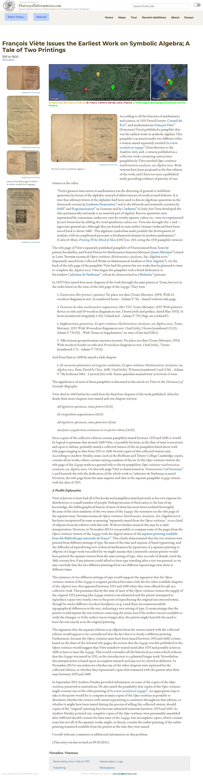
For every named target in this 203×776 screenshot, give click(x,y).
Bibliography (107, 767)
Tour (134, 17)
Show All (41, 17)
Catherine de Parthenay (84, 274)
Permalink (8, 59)
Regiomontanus (83, 208)
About (175, 17)
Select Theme (15, 17)
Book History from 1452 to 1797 (71, 761)
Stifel (60, 208)
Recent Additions (154, 17)
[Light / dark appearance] (197, 5)
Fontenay (175, 469)
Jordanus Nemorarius (100, 204)
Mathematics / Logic (111, 761)
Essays (189, 17)
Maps (122, 17)
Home (109, 17)
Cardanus (128, 208)
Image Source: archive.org (31, 92)
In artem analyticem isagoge (128, 691)
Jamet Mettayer (162, 252)
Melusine (146, 274)
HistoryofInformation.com (54, 5)
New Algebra (155, 261)
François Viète (164, 125)
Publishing (59, 767)
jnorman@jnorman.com (125, 774)
